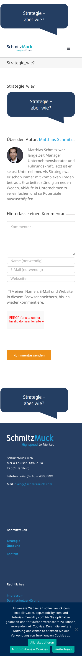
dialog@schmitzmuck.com (33, 484)
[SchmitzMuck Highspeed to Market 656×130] (41, 436)
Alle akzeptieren (42, 642)
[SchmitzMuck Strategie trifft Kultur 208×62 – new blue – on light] (20, 45)
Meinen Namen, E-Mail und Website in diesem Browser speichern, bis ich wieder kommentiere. (40, 297)
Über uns (13, 546)
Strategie (13, 541)
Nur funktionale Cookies (30, 649)
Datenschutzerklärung (23, 600)
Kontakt (12, 554)
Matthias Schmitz (55, 139)
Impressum (15, 595)
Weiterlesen (63, 649)
